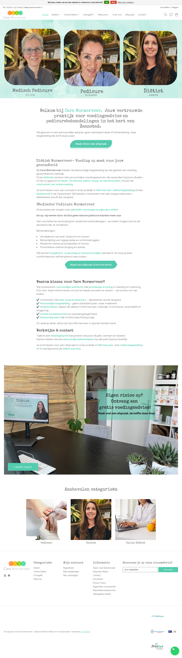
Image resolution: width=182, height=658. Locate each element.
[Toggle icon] (165, 14)
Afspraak (129, 14)
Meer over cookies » (126, 2)
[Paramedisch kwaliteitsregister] (157, 637)
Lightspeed (85, 632)
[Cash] (175, 631)
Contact (142, 14)
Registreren (68, 568)
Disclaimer (98, 579)
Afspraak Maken (100, 571)
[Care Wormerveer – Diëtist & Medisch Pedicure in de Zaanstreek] (14, 15)
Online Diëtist (135, 543)
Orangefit (38, 575)
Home (45, 14)
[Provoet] (157, 652)
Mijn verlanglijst (70, 575)
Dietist (91, 543)
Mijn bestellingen (71, 571)
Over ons (117, 14)
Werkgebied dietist (102, 594)
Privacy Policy (99, 583)
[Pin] (170, 631)
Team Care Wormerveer (104, 568)
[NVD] (157, 622)
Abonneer (168, 569)
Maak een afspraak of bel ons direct (91, 264)
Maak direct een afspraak (91, 143)
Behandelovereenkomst (104, 590)
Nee (113, 2)
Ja (107, 2)
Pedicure (46, 543)
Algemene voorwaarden (104, 586)
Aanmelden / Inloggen (169, 7)
